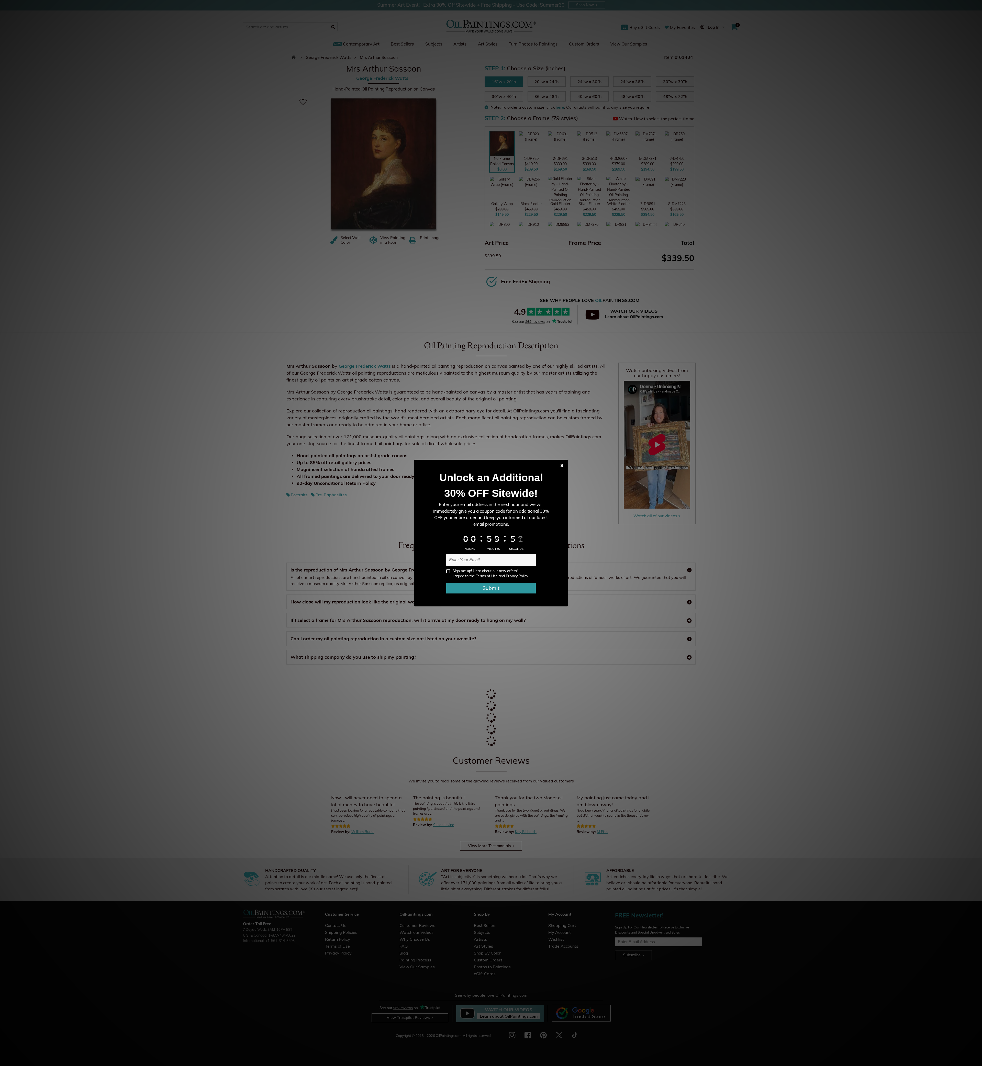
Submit (491, 588)
